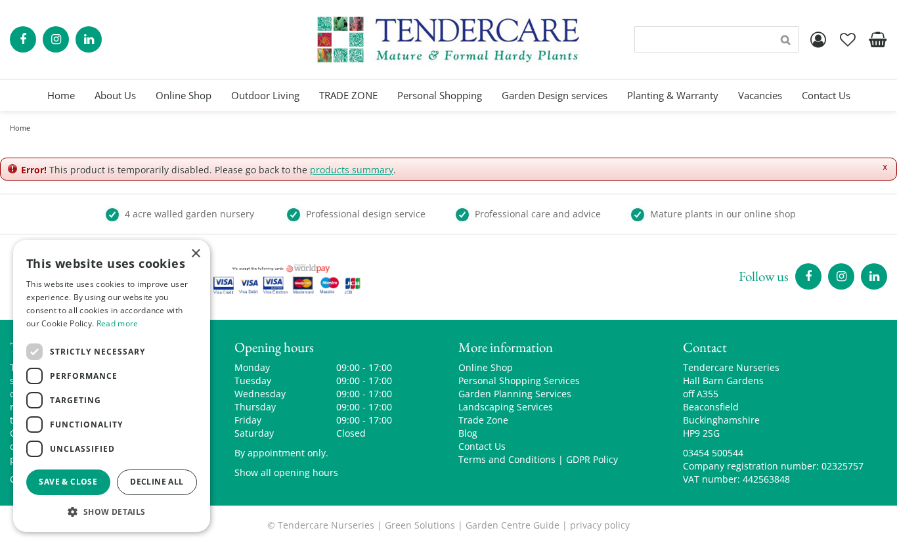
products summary (351, 170)
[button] (111, 511)
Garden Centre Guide (512, 525)
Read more (118, 323)
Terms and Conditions (507, 459)
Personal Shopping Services (519, 380)
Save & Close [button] (68, 481)
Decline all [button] (156, 481)
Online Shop (485, 367)
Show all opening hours (286, 472)
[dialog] (111, 386)
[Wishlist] (848, 39)
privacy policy (600, 525)
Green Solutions (420, 525)
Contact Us (482, 446)
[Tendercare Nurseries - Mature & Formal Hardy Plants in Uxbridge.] (449, 39)
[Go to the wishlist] (848, 39)
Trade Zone (483, 420)
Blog (467, 433)
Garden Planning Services (514, 393)
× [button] (195, 254)
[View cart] (877, 39)
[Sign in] (818, 39)
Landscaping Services (505, 407)
